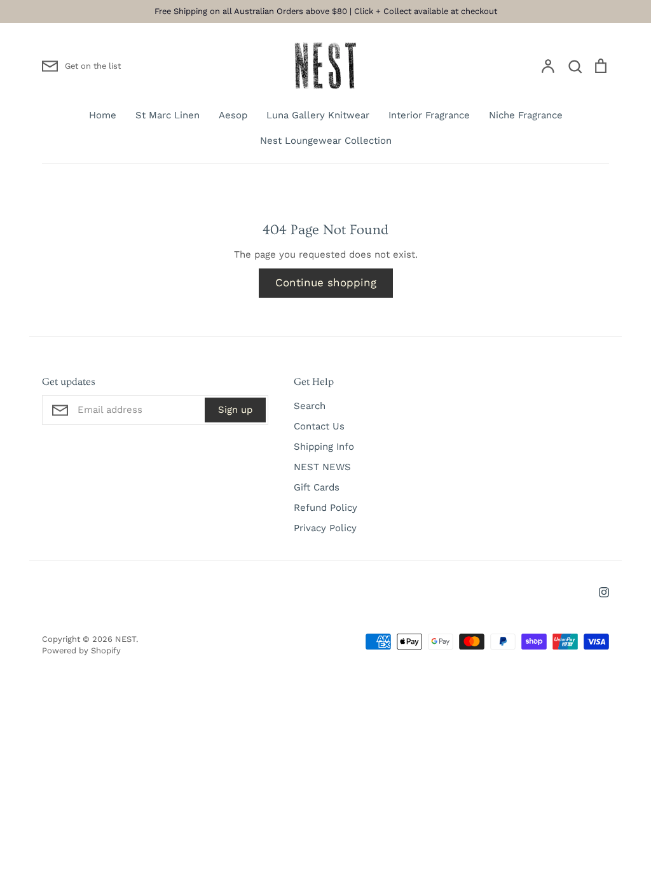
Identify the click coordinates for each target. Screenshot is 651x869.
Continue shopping (325, 282)
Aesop (233, 115)
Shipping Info (324, 446)
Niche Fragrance (526, 115)
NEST (125, 639)
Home (102, 115)
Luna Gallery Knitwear (317, 115)
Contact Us (319, 426)
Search (310, 406)
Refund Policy (325, 507)
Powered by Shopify (81, 650)
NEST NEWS (322, 467)
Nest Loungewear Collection (326, 140)
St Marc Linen (167, 115)
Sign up (235, 409)
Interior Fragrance (429, 115)
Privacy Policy (325, 528)
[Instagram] (604, 592)
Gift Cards (316, 487)
